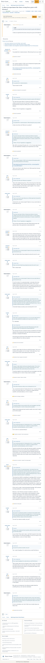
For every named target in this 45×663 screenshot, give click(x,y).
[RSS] (42, 659)
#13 (40, 245)
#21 (40, 400)
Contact (28, 659)
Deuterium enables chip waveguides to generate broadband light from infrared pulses (21, 45)
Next (6, 21)
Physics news (5, 41)
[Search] (43, 1)
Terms (34, 659)
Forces (36, 11)
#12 (40, 231)
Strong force (16, 12)
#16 (40, 294)
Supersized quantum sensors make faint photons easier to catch (17, 44)
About (31, 659)
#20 (40, 381)
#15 (40, 273)
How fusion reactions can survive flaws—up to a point (15, 43)
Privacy (37, 659)
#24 (40, 464)
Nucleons (11, 12)
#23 (40, 438)
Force (33, 11)
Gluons (39, 11)
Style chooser (5, 659)
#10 (40, 193)
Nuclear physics (6, 12)
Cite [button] (39, 34)
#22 (40, 419)
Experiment (28, 11)
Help (40, 659)
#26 (40, 525)
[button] (17, 1)
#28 (40, 556)
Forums (20, 1)
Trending (27, 1)
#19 (40, 361)
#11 (40, 209)
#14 (40, 260)
